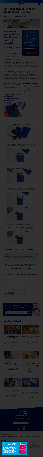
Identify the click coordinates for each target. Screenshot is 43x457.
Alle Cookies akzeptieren (22, 444)
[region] (14, 448)
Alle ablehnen (22, 448)
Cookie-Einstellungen (22, 451)
